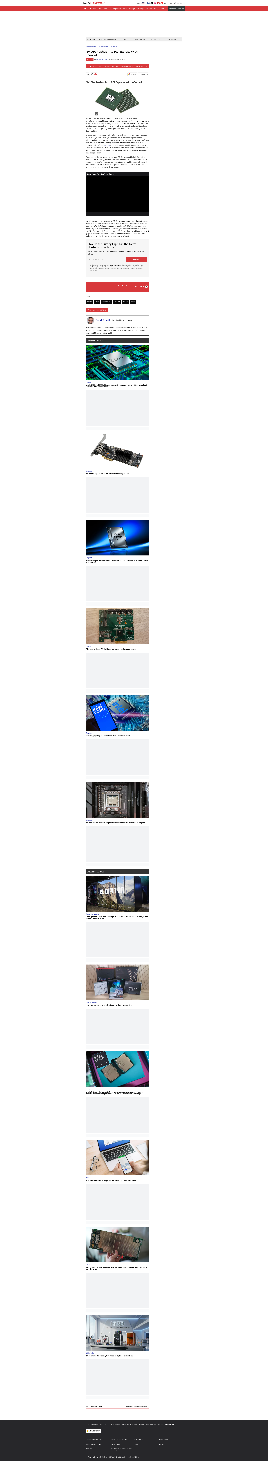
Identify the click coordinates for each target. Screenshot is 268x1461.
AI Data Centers (156, 39)
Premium (172, 9)
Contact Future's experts (118, 1440)
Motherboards (103, 46)
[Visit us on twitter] (151, 3)
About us (137, 1444)
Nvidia (125, 302)
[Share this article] (88, 74)
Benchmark (106, 302)
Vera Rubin (172, 39)
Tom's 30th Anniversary (107, 39)
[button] (181, 3)
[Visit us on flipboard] (161, 3)
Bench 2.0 (125, 39)
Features (90, 60)
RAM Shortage (140, 39)
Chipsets (114, 46)
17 (122, 288)
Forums (181, 9)
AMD (133, 302)
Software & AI (151, 8)
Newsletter (144, 74)
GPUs (106, 8)
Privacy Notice (96, 267)
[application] (117, 194)
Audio (107, 145)
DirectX (117, 302)
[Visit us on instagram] (155, 3)
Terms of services (114, 265)
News (125, 8)
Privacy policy (138, 1440)
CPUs (100, 8)
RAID (97, 302)
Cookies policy (163, 1440)
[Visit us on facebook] (148, 3)
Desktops (140, 8)
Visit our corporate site (165, 1424)
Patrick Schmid (101, 59)
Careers (89, 1449)
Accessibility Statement (94, 1444)
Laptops (132, 8)
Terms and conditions (94, 1440)
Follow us (133, 74)
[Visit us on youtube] (158, 3)
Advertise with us (116, 1444)
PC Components (115, 8)
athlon (89, 302)
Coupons (161, 8)
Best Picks (92, 8)
